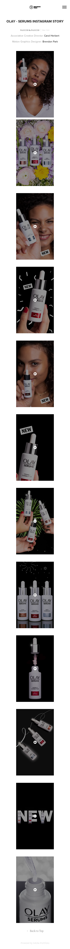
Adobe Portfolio (41, 943)
